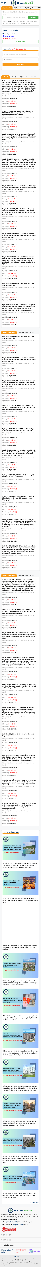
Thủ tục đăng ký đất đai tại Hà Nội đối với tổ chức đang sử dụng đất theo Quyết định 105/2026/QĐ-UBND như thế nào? (19, 1195)
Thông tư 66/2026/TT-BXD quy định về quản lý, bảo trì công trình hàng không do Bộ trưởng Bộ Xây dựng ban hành (18, 498)
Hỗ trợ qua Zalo (9, 34)
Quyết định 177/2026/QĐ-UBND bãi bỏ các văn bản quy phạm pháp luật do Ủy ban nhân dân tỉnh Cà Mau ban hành (19, 235)
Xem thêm (35, 1202)
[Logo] (10, 1211)
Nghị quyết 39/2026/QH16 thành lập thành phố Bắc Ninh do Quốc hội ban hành (18, 476)
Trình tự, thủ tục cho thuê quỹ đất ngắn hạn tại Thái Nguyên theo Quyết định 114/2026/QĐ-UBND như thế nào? (20, 947)
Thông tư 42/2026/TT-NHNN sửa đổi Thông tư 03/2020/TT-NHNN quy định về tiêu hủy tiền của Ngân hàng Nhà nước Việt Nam (18, 112)
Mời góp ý (21, 41)
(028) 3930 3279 (18, 1225)
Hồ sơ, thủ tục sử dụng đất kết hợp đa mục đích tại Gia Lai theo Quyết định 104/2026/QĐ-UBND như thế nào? (20, 900)
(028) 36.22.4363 (11, 1222)
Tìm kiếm (33, 17)
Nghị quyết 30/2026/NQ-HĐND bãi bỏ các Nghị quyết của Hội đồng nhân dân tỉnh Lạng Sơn (18, 429)
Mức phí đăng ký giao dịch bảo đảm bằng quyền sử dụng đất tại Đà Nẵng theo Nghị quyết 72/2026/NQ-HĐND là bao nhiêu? (20, 1018)
